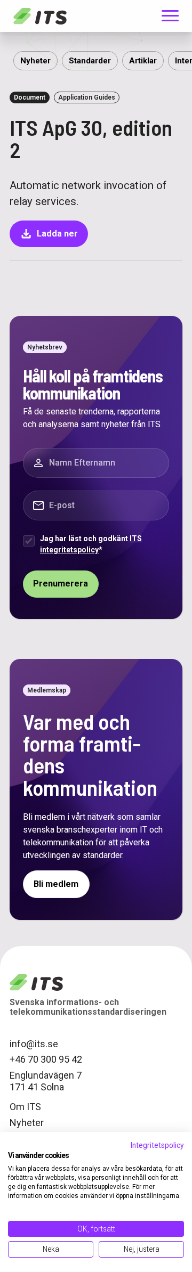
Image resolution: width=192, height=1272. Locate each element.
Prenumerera (60, 583)
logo (36, 982)
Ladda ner (49, 233)
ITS (40, 16)
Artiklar (143, 61)
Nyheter (35, 61)
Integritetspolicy (157, 1145)
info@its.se (34, 1043)
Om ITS (25, 1106)
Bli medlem (56, 884)
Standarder (90, 61)
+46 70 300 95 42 (46, 1059)
